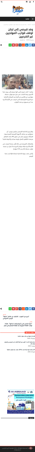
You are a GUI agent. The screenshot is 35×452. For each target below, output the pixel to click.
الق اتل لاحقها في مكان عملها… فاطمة (26, 336)
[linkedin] (26, 45)
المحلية (29, 24)
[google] (16, 45)
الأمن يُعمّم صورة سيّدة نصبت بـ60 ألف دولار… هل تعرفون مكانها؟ (21, 349)
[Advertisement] (17, 62)
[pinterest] (13, 45)
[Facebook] (33, 1)
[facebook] (33, 45)
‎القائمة (27, 19)
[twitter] (30, 45)
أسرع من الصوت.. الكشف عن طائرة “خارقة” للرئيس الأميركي (16, 316)
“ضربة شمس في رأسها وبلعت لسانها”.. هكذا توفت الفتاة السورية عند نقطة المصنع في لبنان (18, 323)
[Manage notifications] (30, 448)
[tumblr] (20, 45)
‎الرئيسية (33, 24)
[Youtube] (30, 1)
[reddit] (23, 45)
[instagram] (26, 1)
